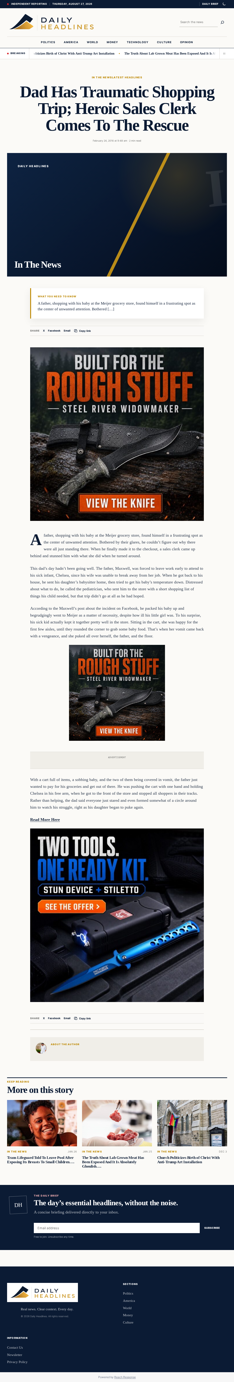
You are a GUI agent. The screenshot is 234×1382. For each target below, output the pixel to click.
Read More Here (45, 819)
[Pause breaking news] (223, 53)
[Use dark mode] (224, 4)
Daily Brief (210, 3)
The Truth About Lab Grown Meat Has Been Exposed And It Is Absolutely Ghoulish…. (161, 53)
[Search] (222, 22)
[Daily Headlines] (51, 22)
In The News (102, 77)
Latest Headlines (127, 77)
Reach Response (125, 1377)
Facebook (54, 330)
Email (67, 330)
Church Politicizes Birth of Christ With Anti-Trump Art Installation (188, 1159)
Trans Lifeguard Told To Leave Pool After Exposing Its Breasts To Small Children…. (40, 1159)
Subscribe (212, 1227)
